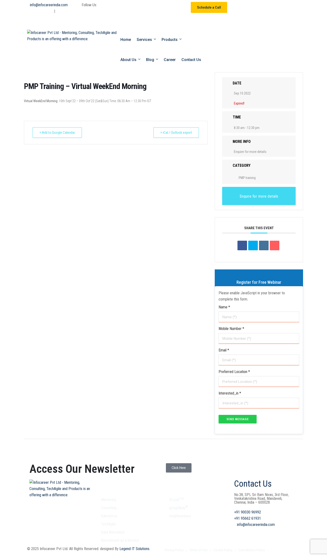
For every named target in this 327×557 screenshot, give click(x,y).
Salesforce (109, 516)
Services (144, 39)
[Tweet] (253, 245)
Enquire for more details (250, 152)
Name (224, 307)
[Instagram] (155, 22)
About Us (128, 59)
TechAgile (108, 524)
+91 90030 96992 (35, 14)
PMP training (247, 178)
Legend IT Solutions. (134, 548)
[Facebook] (142, 8)
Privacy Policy (174, 550)
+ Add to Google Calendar (57, 132)
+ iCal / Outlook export (176, 132)
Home (125, 39)
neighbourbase (180, 516)
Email (224, 350)
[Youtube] (181, 8)
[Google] (168, 8)
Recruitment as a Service (120, 540)
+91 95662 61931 (64, 14)
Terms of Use (198, 550)
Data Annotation (113, 532)
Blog (150, 59)
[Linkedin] (142, 22)
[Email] (274, 245)
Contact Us (191, 59)
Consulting (108, 508)
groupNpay (178, 508)
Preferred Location (234, 371)
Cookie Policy (222, 550)
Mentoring (108, 499)
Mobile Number (231, 328)
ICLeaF (176, 499)
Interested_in (230, 393)
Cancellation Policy (251, 550)
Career (170, 59)
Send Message (237, 419)
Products (170, 39)
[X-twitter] (155, 8)
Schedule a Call (209, 7)
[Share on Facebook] (242, 245)
